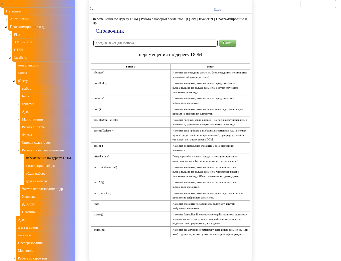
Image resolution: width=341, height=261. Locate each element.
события (28, 104)
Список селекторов (36, 142)
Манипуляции (32, 119)
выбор (26, 88)
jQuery (23, 81)
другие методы (37, 181)
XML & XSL (23, 42)
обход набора (35, 173)
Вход (217, 9)
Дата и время (28, 227)
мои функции (28, 65)
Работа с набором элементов (43, 150)
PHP (17, 34)
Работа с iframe (33, 127)
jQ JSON (28, 204)
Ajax (25, 112)
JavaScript (21, 58)
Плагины (28, 212)
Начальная (13, 11)
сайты (22, 73)
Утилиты (28, 196)
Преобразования (30, 243)
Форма (27, 135)
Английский (19, 19)
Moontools (25, 251)
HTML (19, 50)
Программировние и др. (28, 27)
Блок (25, 96)
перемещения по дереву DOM (48, 158)
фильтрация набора (40, 166)
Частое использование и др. (43, 189)
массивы (24, 235)
